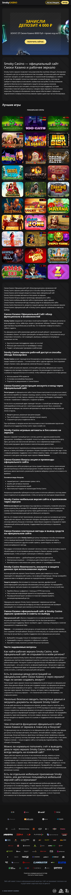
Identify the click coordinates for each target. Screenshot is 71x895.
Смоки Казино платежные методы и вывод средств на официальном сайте (31, 303)
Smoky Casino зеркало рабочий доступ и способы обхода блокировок (29, 290)
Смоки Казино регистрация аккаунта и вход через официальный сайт (29, 293)
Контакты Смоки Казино (35, 875)
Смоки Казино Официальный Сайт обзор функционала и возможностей (30, 288)
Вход (65, 2)
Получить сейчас (35, 42)
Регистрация (53, 2)
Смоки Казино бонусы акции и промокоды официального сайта (27, 298)
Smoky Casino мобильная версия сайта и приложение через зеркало (29, 300)
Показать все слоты (35, 110)
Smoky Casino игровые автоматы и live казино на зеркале (25, 295)
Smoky (9, 2)
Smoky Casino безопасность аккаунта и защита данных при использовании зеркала (34, 305)
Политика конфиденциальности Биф (35, 873)
